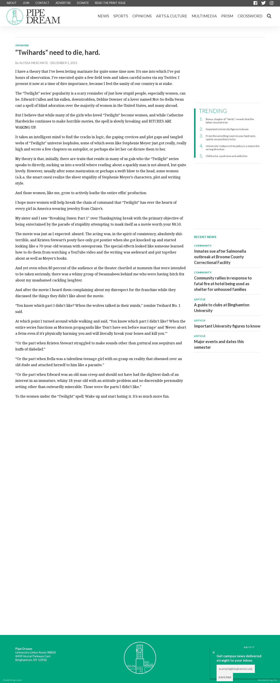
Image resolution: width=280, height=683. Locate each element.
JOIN (26, 3)
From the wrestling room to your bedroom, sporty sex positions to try (231, 137)
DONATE (83, 3)
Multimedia (204, 16)
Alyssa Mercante (33, 63)
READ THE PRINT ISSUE (110, 3)
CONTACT (42, 3)
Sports (120, 16)
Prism (227, 16)
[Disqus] (101, 457)
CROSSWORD (250, 16)
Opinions (142, 16)
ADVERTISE (63, 3)
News (103, 16)
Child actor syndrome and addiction (226, 156)
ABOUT (12, 3)
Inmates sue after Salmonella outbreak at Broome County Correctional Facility (220, 257)
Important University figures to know (227, 129)
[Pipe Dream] (140, 654)
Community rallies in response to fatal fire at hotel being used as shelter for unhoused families (223, 284)
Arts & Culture (171, 16)
